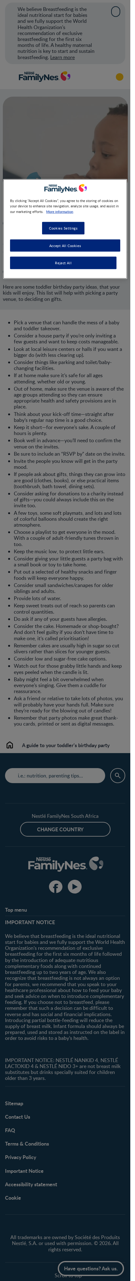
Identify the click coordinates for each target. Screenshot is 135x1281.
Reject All (63, 263)
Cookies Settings (63, 227)
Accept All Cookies (65, 245)
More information (59, 211)
